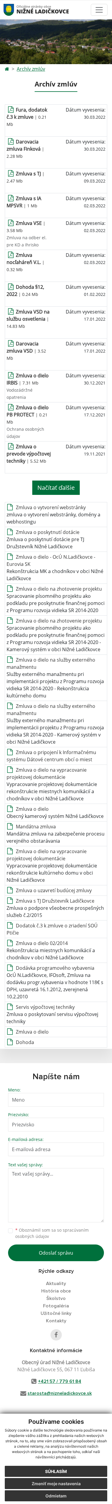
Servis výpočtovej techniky (45, 1007)
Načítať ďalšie (56, 488)
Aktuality (56, 1283)
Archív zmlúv (31, 69)
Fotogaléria (56, 1306)
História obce (56, 1291)
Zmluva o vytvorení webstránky (51, 507)
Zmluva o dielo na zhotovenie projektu (59, 589)
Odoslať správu (56, 1253)
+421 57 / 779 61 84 (59, 1381)
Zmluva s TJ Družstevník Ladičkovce (55, 901)
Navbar (14, 10)
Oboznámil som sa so (52, 1233)
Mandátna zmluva (36, 826)
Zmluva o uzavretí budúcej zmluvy (54, 890)
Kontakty (56, 1320)
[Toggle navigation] (99, 10)
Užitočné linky (56, 1313)
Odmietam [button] (56, 1495)
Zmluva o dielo (32, 809)
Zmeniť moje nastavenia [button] (56, 1483)
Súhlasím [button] (56, 1471)
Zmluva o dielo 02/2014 (42, 943)
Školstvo (56, 1298)
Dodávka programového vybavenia (55, 968)
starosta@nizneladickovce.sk (59, 1393)
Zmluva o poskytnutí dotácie (47, 532)
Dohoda (25, 1042)
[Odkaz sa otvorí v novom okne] (56, 1335)
